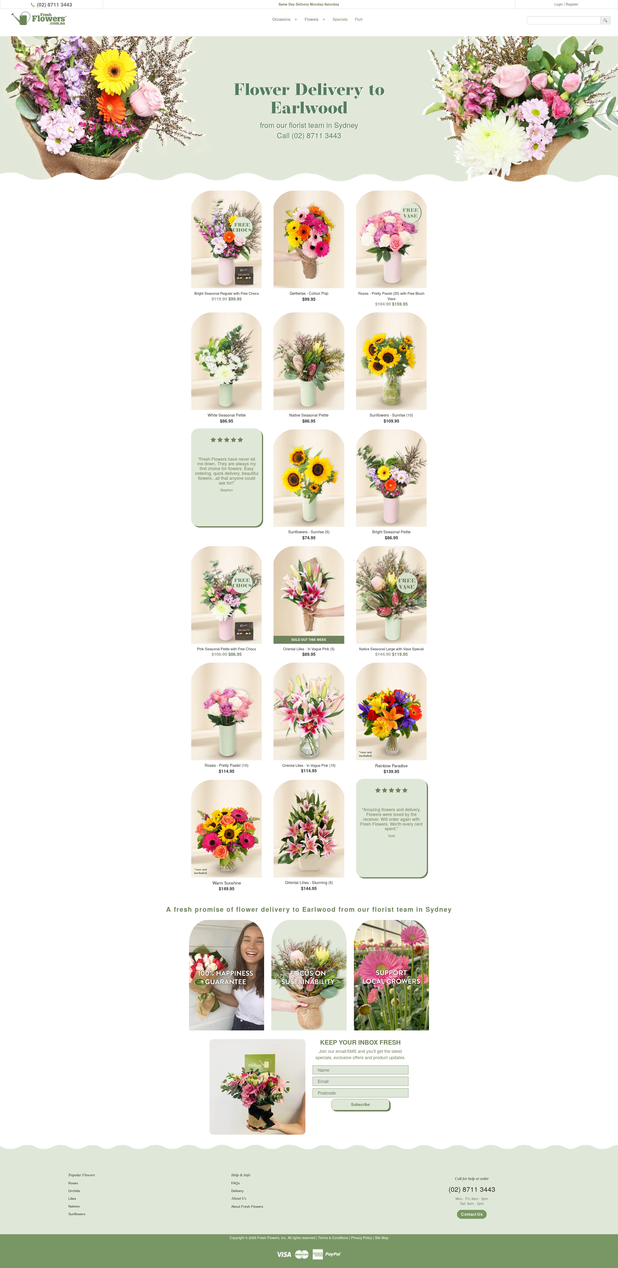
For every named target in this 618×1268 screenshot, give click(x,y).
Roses (73, 1183)
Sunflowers (76, 1214)
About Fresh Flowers (247, 1206)
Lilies (72, 1198)
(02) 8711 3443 (54, 4)
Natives (74, 1206)
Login (559, 4)
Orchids (74, 1191)
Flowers (315, 19)
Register (572, 4)
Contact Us (472, 1214)
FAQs (235, 1183)
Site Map (381, 1237)
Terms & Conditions (333, 1237)
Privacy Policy (361, 1237)
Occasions (284, 19)
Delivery (237, 1191)
